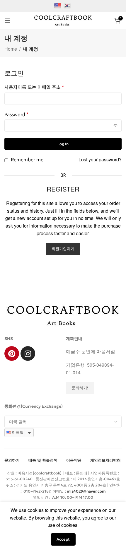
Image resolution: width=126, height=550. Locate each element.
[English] (58, 5)
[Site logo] (63, 19)
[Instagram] (28, 353)
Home (10, 48)
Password (16, 114)
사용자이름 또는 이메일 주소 (34, 86)
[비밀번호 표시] (115, 125)
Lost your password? (100, 159)
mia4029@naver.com (86, 491)
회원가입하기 (63, 248)
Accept (63, 539)
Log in (63, 143)
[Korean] (68, 5)
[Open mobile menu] (7, 20)
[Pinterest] (11, 353)
